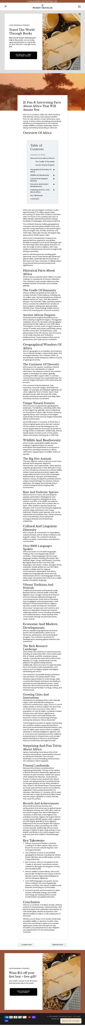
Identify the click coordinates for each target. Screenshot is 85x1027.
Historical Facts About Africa (41, 158)
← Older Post (26, 945)
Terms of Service (58, 1019)
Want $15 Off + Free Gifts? (70, 1021)
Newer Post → (58, 945)
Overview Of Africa (37, 155)
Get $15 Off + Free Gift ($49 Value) (23, 55)
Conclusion (34, 199)
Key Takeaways (36, 195)
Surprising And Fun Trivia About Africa (40, 191)
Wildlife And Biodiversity (39, 175)
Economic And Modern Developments (39, 185)
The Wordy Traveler (58, 1016)
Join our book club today (23, 991)
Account (77, 1016)
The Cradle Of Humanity (45, 161)
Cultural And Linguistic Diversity (39, 179)
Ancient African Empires (44, 165)
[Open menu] (7, 6)
